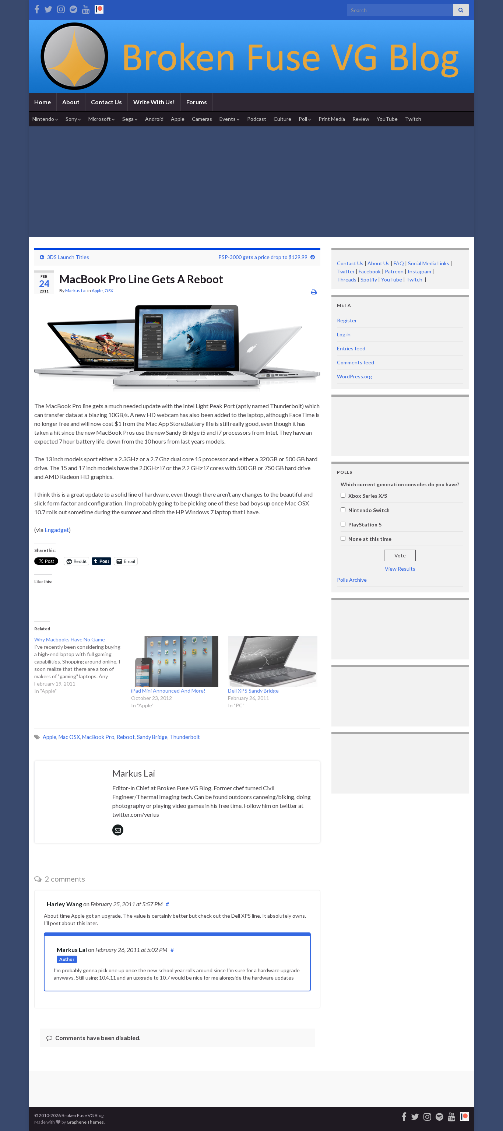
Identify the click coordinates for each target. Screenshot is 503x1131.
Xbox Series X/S (367, 496)
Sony (72, 119)
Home (42, 101)
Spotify (368, 279)
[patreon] (99, 8)
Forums (196, 101)
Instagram (419, 271)
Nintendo (43, 119)
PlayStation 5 (364, 524)
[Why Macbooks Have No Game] (82, 665)
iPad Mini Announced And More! (168, 690)
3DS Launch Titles (68, 257)
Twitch (413, 119)
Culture (282, 119)
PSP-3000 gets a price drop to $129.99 (262, 257)
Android (154, 119)
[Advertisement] (251, 181)
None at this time (369, 539)
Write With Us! (154, 101)
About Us (378, 263)
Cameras (202, 119)
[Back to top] (486, 1114)
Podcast (256, 119)
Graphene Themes (85, 1122)
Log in (344, 334)
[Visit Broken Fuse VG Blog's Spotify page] (73, 8)
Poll (303, 119)
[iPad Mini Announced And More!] (176, 661)
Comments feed (355, 362)
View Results (400, 569)
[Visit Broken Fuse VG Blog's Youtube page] (86, 8)
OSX (109, 290)
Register (347, 320)
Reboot (126, 737)
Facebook (370, 271)
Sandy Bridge (152, 737)
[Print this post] (314, 291)
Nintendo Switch (369, 510)
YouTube (387, 119)
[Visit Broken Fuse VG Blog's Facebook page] (36, 8)
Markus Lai (76, 290)
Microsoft (100, 119)
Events (228, 119)
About (71, 101)
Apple (177, 119)
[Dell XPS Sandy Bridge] (272, 661)
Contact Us (106, 101)
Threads (346, 279)
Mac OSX (69, 737)
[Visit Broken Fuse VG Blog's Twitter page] (48, 8)
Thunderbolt (185, 737)
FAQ (399, 263)
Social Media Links (428, 263)
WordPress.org (354, 376)
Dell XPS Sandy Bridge (253, 690)
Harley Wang (64, 903)
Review (360, 119)
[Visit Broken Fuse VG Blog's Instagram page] (61, 8)
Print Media (332, 119)
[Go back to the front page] (251, 56)
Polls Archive (352, 580)
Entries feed (351, 348)
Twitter (346, 271)
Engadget (57, 529)
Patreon (394, 271)
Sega (128, 119)
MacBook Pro (98, 737)
